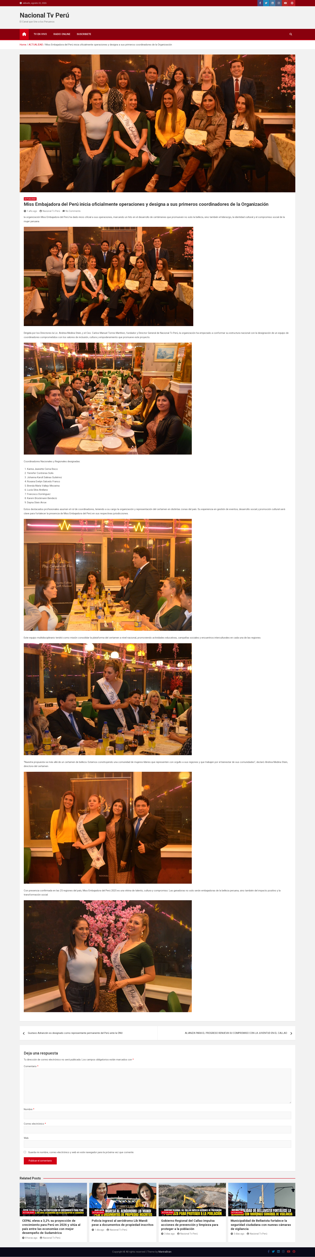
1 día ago (99, 1229)
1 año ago (32, 211)
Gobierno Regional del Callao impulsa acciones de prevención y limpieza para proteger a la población (189, 1225)
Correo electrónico (35, 1123)
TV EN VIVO (40, 34)
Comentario (31, 1066)
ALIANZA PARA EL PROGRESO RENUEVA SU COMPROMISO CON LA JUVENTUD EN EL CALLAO (236, 1033)
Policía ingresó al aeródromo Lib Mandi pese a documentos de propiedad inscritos (122, 1223)
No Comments (73, 211)
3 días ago (169, 1233)
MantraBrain (164, 1251)
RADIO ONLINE (61, 34)
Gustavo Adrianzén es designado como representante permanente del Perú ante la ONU (75, 1033)
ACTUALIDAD (30, 199)
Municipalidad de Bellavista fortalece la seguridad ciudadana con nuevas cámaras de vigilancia (261, 1225)
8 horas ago (31, 1237)
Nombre (29, 1109)
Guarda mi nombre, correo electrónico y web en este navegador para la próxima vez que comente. (81, 1152)
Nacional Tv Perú (44, 15)
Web (26, 1138)
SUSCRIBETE (84, 34)
